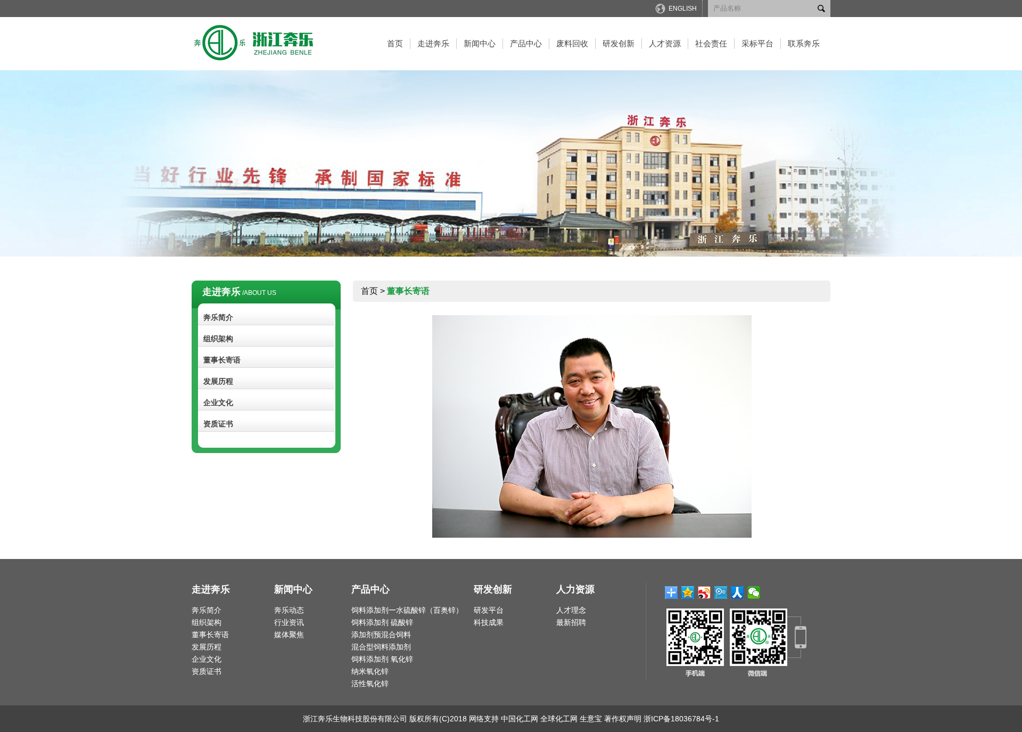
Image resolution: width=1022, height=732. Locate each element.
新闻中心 (480, 43)
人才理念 (571, 610)
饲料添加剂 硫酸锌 (382, 622)
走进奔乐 (433, 43)
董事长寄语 (222, 360)
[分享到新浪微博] (704, 592)
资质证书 (218, 424)
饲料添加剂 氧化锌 (382, 659)
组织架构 (218, 338)
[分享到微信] (754, 592)
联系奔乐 (804, 43)
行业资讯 (289, 622)
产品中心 (526, 43)
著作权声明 (622, 718)
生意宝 (591, 718)
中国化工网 (519, 718)
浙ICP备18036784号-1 (681, 718)
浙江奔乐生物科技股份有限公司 (355, 718)
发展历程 (218, 381)
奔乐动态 (289, 610)
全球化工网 (559, 718)
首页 (395, 43)
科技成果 (489, 622)
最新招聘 (571, 622)
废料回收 (572, 43)
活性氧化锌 (370, 683)
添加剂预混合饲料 (381, 634)
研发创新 (618, 43)
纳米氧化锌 (370, 671)
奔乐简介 (218, 317)
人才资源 (665, 43)
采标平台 (757, 43)
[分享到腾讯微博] (721, 592)
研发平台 (489, 610)
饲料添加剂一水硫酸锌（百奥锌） (407, 610)
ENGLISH (683, 8)
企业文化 (218, 402)
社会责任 (711, 43)
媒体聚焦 (289, 634)
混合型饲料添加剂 (381, 647)
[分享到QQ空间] (688, 592)
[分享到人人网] (737, 592)
